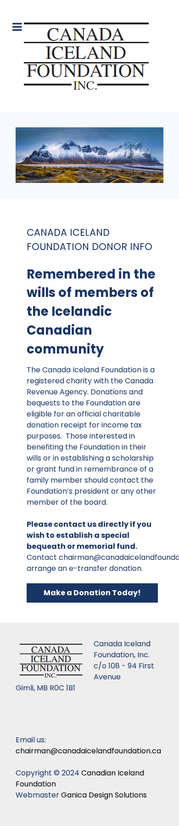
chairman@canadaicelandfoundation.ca (88, 751)
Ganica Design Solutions (104, 795)
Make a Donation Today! (92, 592)
